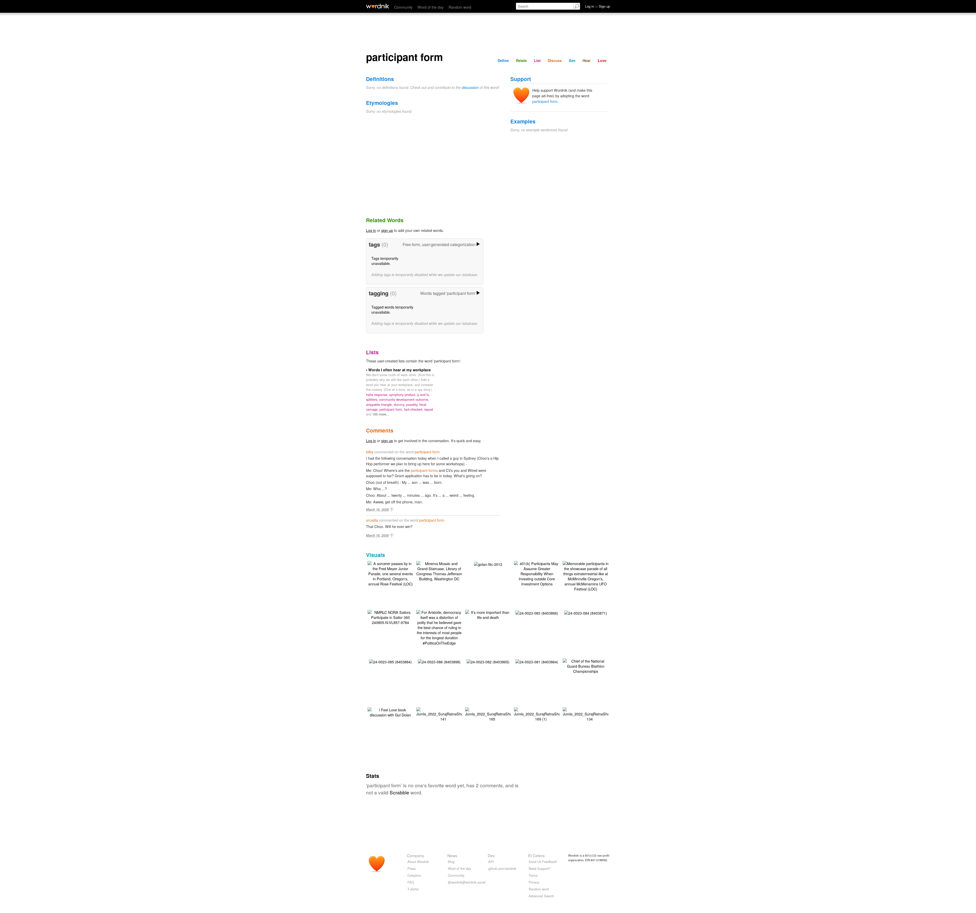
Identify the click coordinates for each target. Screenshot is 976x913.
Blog (451, 861)
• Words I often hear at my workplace (398, 369)
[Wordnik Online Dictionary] (377, 6)
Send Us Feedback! (543, 861)
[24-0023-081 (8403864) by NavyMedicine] (536, 661)
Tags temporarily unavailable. (384, 260)
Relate (521, 60)
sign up (387, 230)
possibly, (412, 404)
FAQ (410, 882)
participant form (544, 101)
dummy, (400, 404)
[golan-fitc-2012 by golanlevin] (488, 563)
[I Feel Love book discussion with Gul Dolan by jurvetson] (390, 711)
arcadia (372, 520)
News (452, 855)
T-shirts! (413, 889)
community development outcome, (404, 399)
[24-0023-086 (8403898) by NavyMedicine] (439, 661)
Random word (460, 7)
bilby (369, 451)
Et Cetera (536, 855)
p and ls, (423, 394)
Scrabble (399, 792)
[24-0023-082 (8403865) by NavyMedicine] (488, 661)
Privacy (534, 882)
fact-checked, (414, 409)
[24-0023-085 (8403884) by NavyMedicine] (390, 661)
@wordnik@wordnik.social (466, 882)
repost (428, 409)
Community (403, 7)
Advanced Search (541, 895)
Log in (371, 230)
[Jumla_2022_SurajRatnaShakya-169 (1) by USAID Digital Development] (541, 713)
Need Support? (540, 868)
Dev (491, 855)
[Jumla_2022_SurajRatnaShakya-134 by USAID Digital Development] (589, 713)
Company (415, 855)
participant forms (424, 470)
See (572, 60)
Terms (533, 875)
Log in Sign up (597, 6)
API (491, 861)
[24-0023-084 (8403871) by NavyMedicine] (585, 612)
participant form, (391, 409)
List (537, 60)
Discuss (555, 60)
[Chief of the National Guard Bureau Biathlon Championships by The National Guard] (585, 665)
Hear (587, 60)
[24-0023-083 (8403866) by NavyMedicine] (536, 612)
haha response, (377, 394)
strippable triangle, (380, 404)
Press (411, 868)
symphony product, (403, 394)
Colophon (414, 875)
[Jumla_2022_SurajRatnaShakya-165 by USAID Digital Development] (492, 713)
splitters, (372, 399)
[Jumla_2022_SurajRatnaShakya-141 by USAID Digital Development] (443, 713)
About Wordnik (418, 861)
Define (503, 60)
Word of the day (431, 7)
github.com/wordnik (502, 868)
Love (602, 60)
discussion (470, 87)
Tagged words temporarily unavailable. (392, 309)
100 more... (380, 414)
